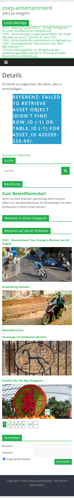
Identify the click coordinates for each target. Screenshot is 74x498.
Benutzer (7, 446)
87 (30, 424)
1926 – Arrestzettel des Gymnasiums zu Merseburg (36, 40)
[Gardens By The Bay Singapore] (37, 384)
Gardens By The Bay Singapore (22, 380)
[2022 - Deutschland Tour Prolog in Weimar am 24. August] (37, 247)
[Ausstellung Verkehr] (37, 290)
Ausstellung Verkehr (16, 287)
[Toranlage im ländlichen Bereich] (37, 340)
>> (36, 424)
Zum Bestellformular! (24, 193)
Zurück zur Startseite (16, 155)
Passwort (7, 452)
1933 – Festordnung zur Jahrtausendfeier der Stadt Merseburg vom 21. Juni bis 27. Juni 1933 (36, 35)
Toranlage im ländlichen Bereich (24, 337)
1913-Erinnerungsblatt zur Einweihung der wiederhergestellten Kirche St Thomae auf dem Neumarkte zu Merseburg (34, 53)
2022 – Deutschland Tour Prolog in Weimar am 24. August (36, 241)
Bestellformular (13, 330)
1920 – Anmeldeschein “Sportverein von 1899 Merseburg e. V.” (32, 45)
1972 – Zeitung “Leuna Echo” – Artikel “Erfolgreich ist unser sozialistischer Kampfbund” (35, 29)
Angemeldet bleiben (18, 459)
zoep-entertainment (27, 8)
